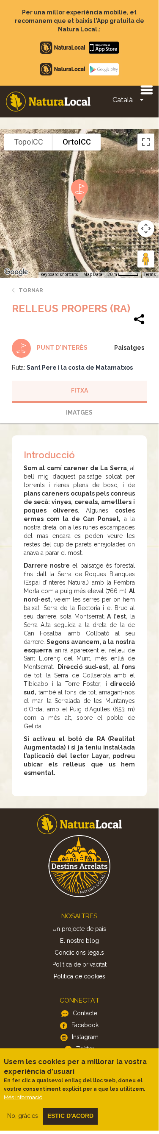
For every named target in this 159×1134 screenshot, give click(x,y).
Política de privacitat (79, 964)
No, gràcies (22, 1115)
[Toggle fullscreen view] (145, 142)
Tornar (31, 290)
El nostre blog (79, 940)
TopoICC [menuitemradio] (28, 141)
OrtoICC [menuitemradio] (77, 141)
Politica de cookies (79, 976)
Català (122, 100)
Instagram (85, 1037)
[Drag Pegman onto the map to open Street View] (145, 259)
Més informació (23, 1097)
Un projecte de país (79, 928)
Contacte (85, 1013)
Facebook (85, 1025)
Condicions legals (79, 952)
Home (48, 101)
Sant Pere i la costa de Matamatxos (80, 367)
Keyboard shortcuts (59, 274)
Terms (150, 274)
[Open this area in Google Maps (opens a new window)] (16, 272)
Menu (146, 89)
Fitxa (79, 390)
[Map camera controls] (145, 228)
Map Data (92, 274)
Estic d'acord (70, 1115)
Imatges (79, 412)
